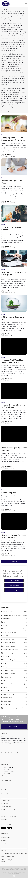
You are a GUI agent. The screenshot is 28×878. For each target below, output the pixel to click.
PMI (4, 680)
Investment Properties (10, 660)
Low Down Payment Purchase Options (11, 813)
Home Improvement (9, 639)
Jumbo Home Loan (6, 806)
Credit (5, 622)
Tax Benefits (7, 701)
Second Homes (7, 697)
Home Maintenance (9, 642)
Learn (3, 135)
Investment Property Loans (8, 816)
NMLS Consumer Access (8, 856)
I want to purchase (14, 580)
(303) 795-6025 (8, 773)
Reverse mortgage (14, 590)
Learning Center (5, 837)
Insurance (6, 656)
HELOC (5, 636)
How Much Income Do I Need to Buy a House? (13, 536)
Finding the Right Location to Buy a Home (13, 406)
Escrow (5, 625)
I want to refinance (14, 585)
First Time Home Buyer (10, 632)
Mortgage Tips (7, 677)
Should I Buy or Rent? (10, 492)
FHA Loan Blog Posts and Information (14, 629)
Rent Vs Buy (7, 691)
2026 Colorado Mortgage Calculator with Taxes (14, 853)
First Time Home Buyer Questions (10, 810)
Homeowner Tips (8, 653)
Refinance (6, 687)
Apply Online (4, 843)
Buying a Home (7, 612)
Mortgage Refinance (9, 673)
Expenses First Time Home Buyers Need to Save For (12, 361)
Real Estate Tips (8, 684)
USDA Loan (6, 704)
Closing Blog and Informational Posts (14, 615)
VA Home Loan (5, 800)
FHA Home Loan (5, 797)
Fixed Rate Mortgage (7, 793)
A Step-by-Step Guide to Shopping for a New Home (13, 139)
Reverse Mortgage (8, 694)
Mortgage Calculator (9, 667)
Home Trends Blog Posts (10, 649)
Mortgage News (8, 670)
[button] (26, 3)
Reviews (3, 850)
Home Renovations (9, 646)
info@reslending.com (9, 776)
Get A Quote (4, 847)
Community (6, 618)
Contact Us (4, 840)
